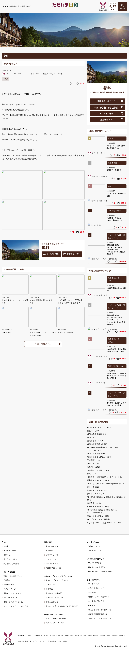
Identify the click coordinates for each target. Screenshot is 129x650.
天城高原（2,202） (95, 460)
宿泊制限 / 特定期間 (54, 593)
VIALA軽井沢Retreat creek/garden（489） (106, 484)
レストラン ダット (99, 153)
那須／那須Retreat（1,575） (99, 427)
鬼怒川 (111, 138)
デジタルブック (10, 589)
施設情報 (49, 551)
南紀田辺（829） (94, 503)
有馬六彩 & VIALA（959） (98, 516)
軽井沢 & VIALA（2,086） (98, 480)
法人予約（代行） (11, 559)
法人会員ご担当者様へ (12, 564)
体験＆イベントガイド (12, 593)
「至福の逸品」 (10, 585)
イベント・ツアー (11, 597)
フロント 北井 (97, 225)
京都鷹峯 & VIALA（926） (98, 506)
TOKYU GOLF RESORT (55, 623)
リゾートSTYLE (94, 551)
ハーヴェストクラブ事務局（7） (101, 519)
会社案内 (91, 605)
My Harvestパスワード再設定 (100, 571)
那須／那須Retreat (116, 366)
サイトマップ (93, 584)
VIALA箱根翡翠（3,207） (98, 444)
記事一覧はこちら (43, 344)
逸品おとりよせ (94, 546)
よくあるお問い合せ (96, 601)
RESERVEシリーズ (53, 568)
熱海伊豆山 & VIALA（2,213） (100, 457)
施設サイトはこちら (106, 101)
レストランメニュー (54, 559)
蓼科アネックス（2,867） (98, 490)
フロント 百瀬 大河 (14, 74)
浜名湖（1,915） (94, 467)
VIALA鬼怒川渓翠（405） (98, 434)
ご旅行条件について (96, 588)
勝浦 (110, 186)
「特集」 (7, 580)
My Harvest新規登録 (97, 567)
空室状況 (7, 546)
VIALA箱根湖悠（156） (97, 454)
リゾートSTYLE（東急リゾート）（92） (104, 523)
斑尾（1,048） (93, 474)
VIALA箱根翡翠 (114, 211)
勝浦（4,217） (93, 437)
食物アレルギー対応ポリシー (99, 597)
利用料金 (49, 589)
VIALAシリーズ (52, 564)
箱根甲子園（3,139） (96, 441)
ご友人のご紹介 (52, 602)
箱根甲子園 (112, 163)
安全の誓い (92, 592)
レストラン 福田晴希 (99, 176)
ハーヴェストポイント (54, 597)
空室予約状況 (73, 254)
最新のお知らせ (52, 546)
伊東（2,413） (93, 464)
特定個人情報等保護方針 (98, 614)
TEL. (106, 107)
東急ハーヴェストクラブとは (57, 580)
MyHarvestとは (95, 563)
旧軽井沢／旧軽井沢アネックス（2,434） (105, 477)
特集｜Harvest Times (13, 576)
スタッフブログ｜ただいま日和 (16, 606)
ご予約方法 (50, 585)
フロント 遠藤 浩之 (99, 201)
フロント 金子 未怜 (99, 295)
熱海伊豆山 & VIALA (113, 279)
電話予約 (7, 555)
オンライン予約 (52, 254)
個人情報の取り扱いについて (99, 610)
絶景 (6, 79)
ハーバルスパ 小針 (99, 383)
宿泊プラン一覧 (52, 555)
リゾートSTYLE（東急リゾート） (116, 236)
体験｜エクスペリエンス (13, 602)
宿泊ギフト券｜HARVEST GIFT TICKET (62, 606)
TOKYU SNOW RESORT (56, 618)
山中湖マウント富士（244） (99, 470)
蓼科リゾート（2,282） (97, 494)
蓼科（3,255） (93, 487)
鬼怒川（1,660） (94, 431)
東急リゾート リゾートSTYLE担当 (105, 259)
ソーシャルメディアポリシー (99, 618)
